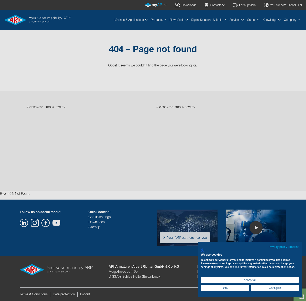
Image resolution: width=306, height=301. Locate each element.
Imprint (294, 247)
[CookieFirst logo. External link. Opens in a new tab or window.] (202, 250)
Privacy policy (278, 247)
